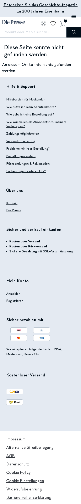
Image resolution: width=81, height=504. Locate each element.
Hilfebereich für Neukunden (25, 99)
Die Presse (13, 210)
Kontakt (11, 203)
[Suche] (73, 32)
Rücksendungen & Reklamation (28, 163)
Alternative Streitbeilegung (30, 448)
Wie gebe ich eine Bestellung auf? (30, 114)
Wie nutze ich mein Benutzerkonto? (31, 107)
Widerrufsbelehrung (24, 489)
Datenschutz (17, 464)
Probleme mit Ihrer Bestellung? (28, 148)
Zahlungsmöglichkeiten (22, 133)
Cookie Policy (18, 473)
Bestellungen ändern (21, 156)
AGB (10, 456)
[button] (74, 16)
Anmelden (13, 294)
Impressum (16, 439)
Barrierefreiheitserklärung (28, 498)
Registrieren (14, 301)
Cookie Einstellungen (25, 481)
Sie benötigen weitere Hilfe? (26, 171)
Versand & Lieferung (20, 141)
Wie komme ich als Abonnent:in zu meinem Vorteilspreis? (36, 124)
